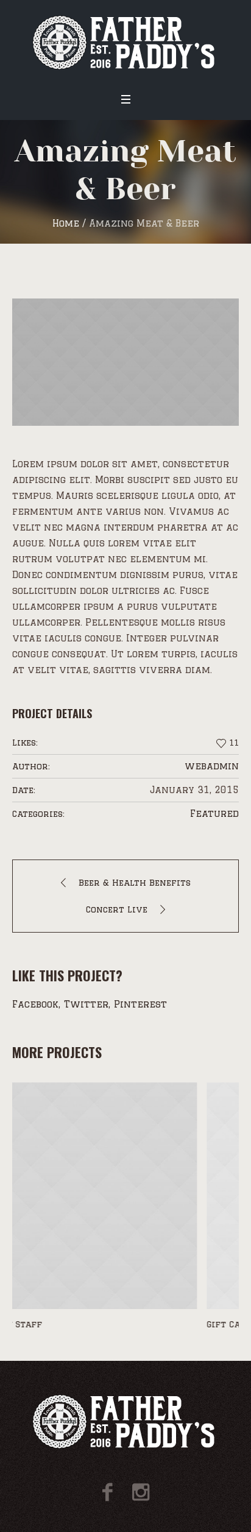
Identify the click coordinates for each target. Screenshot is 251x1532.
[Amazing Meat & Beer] (125, 362)
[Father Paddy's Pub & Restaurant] (125, 42)
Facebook (35, 1004)
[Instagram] (140, 1492)
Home (65, 223)
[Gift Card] (133, 1195)
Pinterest (140, 1004)
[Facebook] (107, 1492)
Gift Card (42, 1324)
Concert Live (116, 909)
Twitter (86, 1004)
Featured (214, 813)
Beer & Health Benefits (135, 883)
